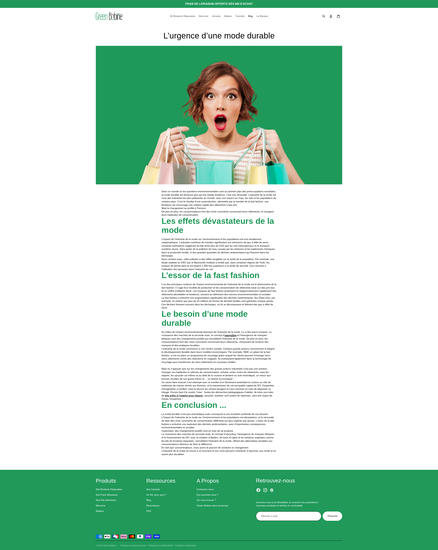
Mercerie (100, 505)
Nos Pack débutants (107, 494)
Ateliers (100, 511)
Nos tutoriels (153, 489)
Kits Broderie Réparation (109, 489)
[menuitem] (182, 16)
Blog (148, 500)
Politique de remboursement (133, 545)
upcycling (230, 335)
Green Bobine (109, 545)
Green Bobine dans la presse (212, 505)
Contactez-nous (205, 489)
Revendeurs (152, 505)
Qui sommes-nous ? (207, 494)
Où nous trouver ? (206, 500)
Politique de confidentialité (160, 545)
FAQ (148, 511)
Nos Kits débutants (106, 500)
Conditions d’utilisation (185, 545)
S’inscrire (332, 516)
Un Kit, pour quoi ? (156, 494)
